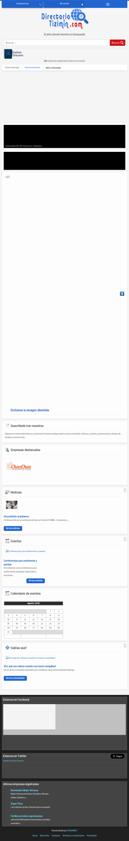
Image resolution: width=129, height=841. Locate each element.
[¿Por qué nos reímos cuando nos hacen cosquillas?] (30, 658)
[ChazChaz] (19, 472)
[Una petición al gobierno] (11, 509)
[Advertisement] (64, 96)
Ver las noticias (13, 528)
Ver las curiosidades (15, 678)
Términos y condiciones (73, 835)
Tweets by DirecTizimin (13, 761)
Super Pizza (17, 803)
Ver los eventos (36, 580)
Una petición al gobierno (16, 516)
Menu (106, 4)
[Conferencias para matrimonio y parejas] (26, 551)
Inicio (34, 835)
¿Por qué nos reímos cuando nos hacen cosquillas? (30, 666)
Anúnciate (44, 835)
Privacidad (92, 835)
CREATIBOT (72, 830)
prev (13, 136)
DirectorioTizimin (32, 67)
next (115, 136)
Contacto (56, 835)
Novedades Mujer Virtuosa (24, 790)
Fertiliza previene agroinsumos (27, 816)
